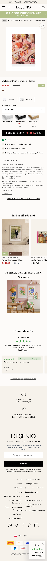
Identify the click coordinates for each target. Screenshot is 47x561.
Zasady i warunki (31, 492)
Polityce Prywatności (33, 471)
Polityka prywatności (33, 500)
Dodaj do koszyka (23, 133)
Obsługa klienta (31, 484)
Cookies (28, 496)
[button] (37, 550)
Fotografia (14, 20)
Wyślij (23, 463)
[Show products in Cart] (43, 7)
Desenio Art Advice (32, 480)
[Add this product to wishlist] (42, 26)
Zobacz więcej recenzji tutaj (23, 379)
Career (19, 492)
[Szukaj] (9, 7)
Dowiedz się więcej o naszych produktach (23, 199)
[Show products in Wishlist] (38, 7)
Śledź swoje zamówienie (34, 488)
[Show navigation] (3, 7)
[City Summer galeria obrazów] (23, 296)
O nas (19, 480)
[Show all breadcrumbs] (4, 20)
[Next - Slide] (44, 49)
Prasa (19, 484)
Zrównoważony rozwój (13, 496)
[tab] (6, 76)
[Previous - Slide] (3, 49)
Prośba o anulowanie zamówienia (33, 505)
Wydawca (18, 488)
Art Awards (17, 514)
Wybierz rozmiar (9, 105)
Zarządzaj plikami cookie (35, 510)
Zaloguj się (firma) (15, 518)
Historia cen (7, 194)
